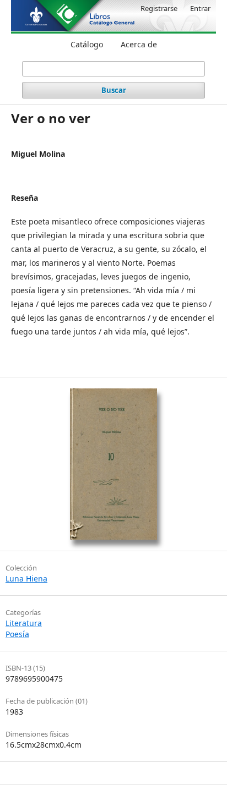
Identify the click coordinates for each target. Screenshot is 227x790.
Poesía (17, 634)
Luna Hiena (26, 578)
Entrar (200, 8)
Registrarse (158, 8)
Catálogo (87, 44)
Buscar (113, 90)
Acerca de (139, 44)
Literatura (24, 623)
